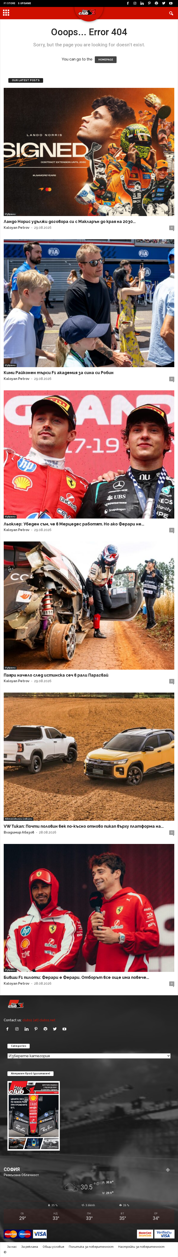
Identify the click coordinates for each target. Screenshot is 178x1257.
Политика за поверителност (91, 1246)
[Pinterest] (149, 3)
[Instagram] (135, 3)
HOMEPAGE (105, 59)
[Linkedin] (142, 3)
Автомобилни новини (18, 819)
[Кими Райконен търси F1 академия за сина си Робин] (89, 303)
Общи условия (53, 1246)
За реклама (29, 1246)
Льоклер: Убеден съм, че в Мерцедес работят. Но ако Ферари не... (74, 524)
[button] (171, 13)
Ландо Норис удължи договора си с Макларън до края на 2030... (70, 221)
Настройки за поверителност (141, 1246)
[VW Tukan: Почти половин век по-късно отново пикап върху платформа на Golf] (89, 757)
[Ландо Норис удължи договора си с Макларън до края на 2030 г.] (89, 152)
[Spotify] (156, 3)
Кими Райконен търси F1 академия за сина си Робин (59, 372)
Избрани (10, 214)
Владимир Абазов (19, 832)
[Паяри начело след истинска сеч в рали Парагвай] (89, 605)
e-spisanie (24, 3)
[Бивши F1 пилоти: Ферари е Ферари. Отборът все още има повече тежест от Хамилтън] (89, 908)
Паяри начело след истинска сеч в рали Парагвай (56, 675)
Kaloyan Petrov (16, 227)
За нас (12, 1246)
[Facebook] (127, 3)
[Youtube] (171, 3)
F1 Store (9, 3)
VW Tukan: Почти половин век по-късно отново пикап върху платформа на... (84, 826)
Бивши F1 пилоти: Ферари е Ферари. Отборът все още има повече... (76, 977)
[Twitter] (163, 3)
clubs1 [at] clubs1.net (38, 1020)
